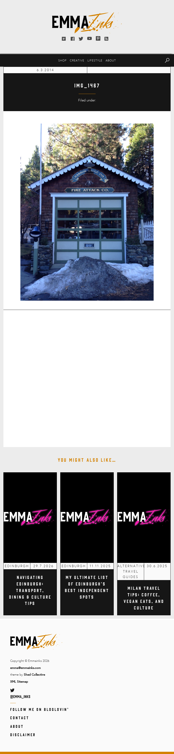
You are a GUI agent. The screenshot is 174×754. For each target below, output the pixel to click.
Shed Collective (34, 674)
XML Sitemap (19, 681)
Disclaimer (23, 734)
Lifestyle (94, 60)
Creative (77, 60)
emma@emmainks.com (25, 667)
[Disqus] (87, 375)
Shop (62, 60)
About (111, 60)
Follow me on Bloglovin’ (39, 709)
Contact (19, 717)
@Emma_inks (20, 696)
